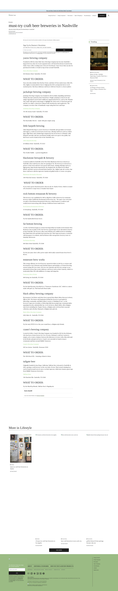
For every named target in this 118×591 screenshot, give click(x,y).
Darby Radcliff (12, 31)
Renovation (70, 15)
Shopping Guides (94, 85)
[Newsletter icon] (29, 573)
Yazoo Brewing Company (30, 70)
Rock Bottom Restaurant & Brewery (33, 206)
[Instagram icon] (32, 573)
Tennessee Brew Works (30, 274)
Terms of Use (64, 52)
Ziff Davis (36, 581)
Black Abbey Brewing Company (32, 312)
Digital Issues (96, 570)
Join (64, 50)
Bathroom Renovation (95, 72)
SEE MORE (59, 550)
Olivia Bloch (93, 93)
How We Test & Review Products (62, 566)
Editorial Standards (40, 395)
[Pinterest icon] (35, 573)
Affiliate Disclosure (39, 569)
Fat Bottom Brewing (29, 240)
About (30, 566)
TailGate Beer (27, 374)
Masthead (30, 569)
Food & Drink (64, 538)
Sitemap (63, 569)
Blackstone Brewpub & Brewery (32, 174)
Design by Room (52, 15)
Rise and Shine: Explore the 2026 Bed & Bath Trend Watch (59, 10)
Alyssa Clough (94, 80)
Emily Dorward (90, 545)
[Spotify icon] (44, 573)
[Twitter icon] (41, 573)
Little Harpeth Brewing (29, 140)
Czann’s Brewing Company (31, 344)
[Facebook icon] (38, 573)
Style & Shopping (78, 15)
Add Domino (12, 33)
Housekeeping (87, 15)
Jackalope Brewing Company (31, 108)
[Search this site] (108, 15)
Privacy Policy (40, 53)
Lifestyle (94, 15)
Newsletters (102, 15)
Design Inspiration (61, 15)
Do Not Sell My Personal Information (35, 585)
